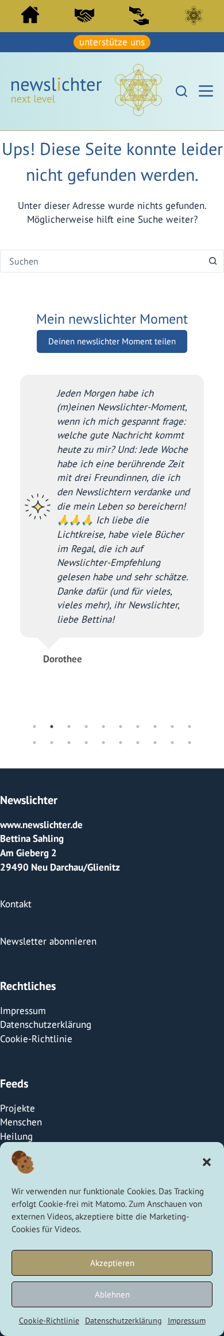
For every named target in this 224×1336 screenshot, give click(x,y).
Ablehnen (112, 1294)
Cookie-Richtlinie (49, 1320)
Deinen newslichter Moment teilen (112, 341)
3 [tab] (69, 726)
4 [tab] (86, 726)
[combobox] (101, 261)
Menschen (21, 1122)
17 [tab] (138, 742)
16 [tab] (120, 742)
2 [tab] (51, 726)
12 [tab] (51, 742)
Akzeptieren (112, 1262)
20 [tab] (189, 742)
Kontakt (16, 904)
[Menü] (206, 91)
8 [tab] (155, 726)
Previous (11, 548)
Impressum (187, 1320)
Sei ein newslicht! (139, 15)
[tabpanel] (112, 515)
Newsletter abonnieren (48, 941)
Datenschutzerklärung (123, 1320)
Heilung (16, 1136)
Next (212, 548)
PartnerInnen (84, 15)
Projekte (17, 1108)
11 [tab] (34, 742)
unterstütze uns (112, 42)
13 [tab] (69, 742)
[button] (207, 1162)
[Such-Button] (212, 261)
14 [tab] (86, 742)
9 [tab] (172, 726)
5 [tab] (103, 726)
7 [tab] (138, 726)
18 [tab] (155, 742)
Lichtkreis (193, 15)
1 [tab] (34, 726)
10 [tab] (189, 726)
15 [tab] (103, 742)
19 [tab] (172, 742)
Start (30, 15)
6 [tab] (120, 726)
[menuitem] (29, 17)
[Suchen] (181, 91)
